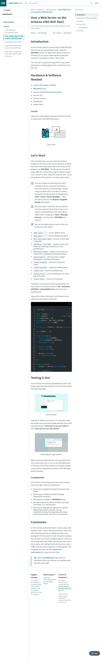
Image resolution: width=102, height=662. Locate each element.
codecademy (36, 552)
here (37, 594)
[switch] (96, 3)
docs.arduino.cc (35, 582)
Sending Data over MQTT (13, 42)
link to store (56, 92)
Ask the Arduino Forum (49, 579)
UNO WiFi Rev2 (51, 10)
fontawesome (49, 558)
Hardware (41, 10)
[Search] (26, 3)
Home (33, 10)
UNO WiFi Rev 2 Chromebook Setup (11, 31)
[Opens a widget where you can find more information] (94, 653)
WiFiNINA (37, 89)
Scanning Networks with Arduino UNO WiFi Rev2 (13, 47)
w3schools (56, 549)
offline (52, 85)
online (45, 85)
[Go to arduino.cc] (3, 3)
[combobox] (58, 3)
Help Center (46, 577)
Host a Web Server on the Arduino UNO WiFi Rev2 (14, 37)
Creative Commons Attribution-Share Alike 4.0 (64, 588)
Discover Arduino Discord (48, 582)
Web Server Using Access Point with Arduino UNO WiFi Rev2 (13, 54)
